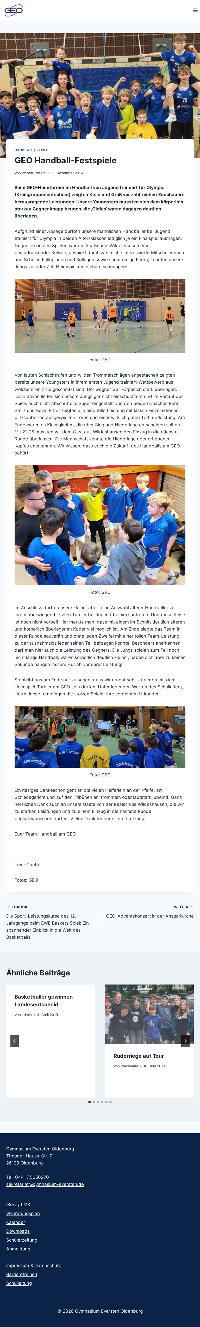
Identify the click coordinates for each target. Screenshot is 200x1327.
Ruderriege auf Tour (139, 1056)
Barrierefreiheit (21, 1274)
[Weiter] (185, 1041)
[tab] (89, 1102)
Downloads (18, 1231)
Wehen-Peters (34, 173)
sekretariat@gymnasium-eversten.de (45, 1184)
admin (27, 1015)
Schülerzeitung (21, 1240)
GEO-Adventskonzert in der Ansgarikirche (150, 912)
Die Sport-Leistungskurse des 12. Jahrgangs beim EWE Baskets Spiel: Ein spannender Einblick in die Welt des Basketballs (47, 922)
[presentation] (149, 1014)
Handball (24, 150)
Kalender (15, 1222)
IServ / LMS (18, 1204)
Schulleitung (19, 1283)
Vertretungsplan (23, 1213)
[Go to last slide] (14, 1041)
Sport (42, 150)
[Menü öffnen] (195, 10)
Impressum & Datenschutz (33, 1265)
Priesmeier (129, 1066)
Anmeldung (18, 1248)
